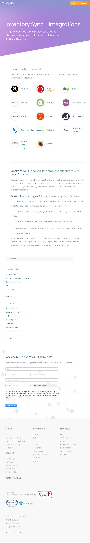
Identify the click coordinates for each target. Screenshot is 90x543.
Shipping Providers (12, 282)
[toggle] (3, 3)
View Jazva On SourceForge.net (12, 493)
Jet (34, 441)
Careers (63, 454)
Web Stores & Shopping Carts (17, 278)
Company (9, 458)
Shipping (9, 448)
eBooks (63, 441)
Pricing (8, 434)
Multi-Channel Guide (69, 444)
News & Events (11, 465)
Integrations (39, 429)
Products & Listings (13, 438)
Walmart (36, 461)
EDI (6, 286)
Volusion (36, 457)
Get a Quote (65, 451)
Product (9, 429)
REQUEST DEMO (79, 3)
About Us (9, 453)
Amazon (36, 434)
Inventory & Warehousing (16, 441)
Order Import (10, 320)
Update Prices (10, 316)
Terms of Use (11, 468)
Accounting (9, 289)
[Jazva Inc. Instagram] (23, 484)
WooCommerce (40, 454)
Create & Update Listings (15, 312)
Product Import (11, 308)
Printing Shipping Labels (14, 331)
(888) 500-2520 (19, 523)
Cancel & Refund (11, 327)
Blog (62, 434)
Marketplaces (10, 274)
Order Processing (12, 444)
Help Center (65, 448)
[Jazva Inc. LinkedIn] (18, 484)
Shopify (36, 444)
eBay (35, 438)
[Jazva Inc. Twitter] (13, 484)
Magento (37, 448)
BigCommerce (39, 451)
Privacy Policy (11, 472)
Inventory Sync (11, 323)
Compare (64, 438)
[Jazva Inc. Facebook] (7, 484)
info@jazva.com (12, 527)
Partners (9, 462)
